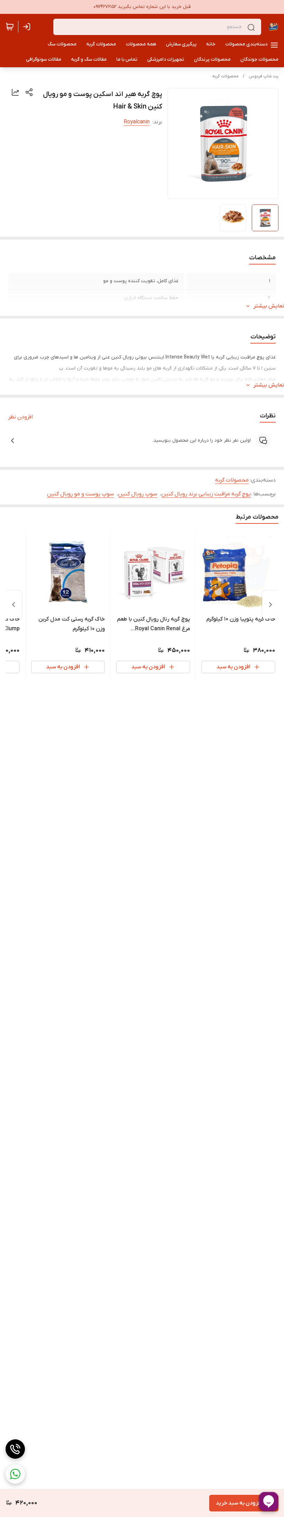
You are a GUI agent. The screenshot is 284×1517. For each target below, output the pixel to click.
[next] (13, 604)
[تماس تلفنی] (15, 1449)
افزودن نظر (20, 417)
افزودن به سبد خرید (239, 1503)
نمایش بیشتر (269, 306)
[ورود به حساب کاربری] (28, 26)
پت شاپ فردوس (263, 76)
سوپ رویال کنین (137, 494)
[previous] (270, 604)
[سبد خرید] (10, 27)
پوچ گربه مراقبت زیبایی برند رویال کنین (206, 494)
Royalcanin (137, 122)
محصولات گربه (225, 76)
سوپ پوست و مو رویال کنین (80, 494)
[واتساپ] (15, 1474)
